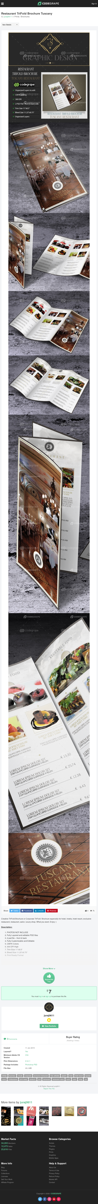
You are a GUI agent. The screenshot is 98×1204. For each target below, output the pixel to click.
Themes (52, 1146)
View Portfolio (50, 1026)
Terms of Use (54, 1170)
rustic (68, 1079)
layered (87, 1076)
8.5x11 (27, 1061)
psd (39, 1079)
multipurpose (12, 1079)
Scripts (51, 1143)
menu (4, 1079)
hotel (71, 1076)
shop (80, 1079)
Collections (5, 1173)
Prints (16, 16)
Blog (3, 1167)
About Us (52, 1167)
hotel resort (79, 1076)
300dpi (4, 1076)
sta (86, 1079)
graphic (64, 1076)
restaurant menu (58, 1079)
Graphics (52, 1155)
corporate (28, 1076)
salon (74, 1079)
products (33, 1079)
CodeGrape (56, 1193)
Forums (4, 1170)
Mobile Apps (53, 1158)
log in (41, 996)
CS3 (26, 1055)
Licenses (4, 1176)
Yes (26, 1051)
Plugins (51, 1149)
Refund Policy (54, 1176)
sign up (48, 996)
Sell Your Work (6, 1179)
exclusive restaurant (41, 1076)
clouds (20, 1076)
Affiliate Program (7, 1182)
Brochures (25, 16)
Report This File (49, 1088)
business (12, 1076)
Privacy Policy (54, 1173)
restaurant (46, 1079)
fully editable (54, 1076)
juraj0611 (8, 16)
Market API (53, 1179)
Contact (52, 1182)
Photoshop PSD (31, 1064)
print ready (23, 1079)
